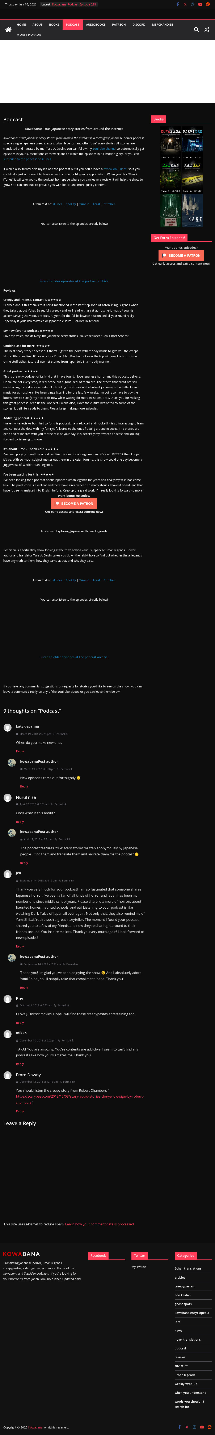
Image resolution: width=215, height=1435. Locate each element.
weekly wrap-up (186, 1384)
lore (177, 1322)
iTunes (57, 204)
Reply (20, 751)
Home (21, 24)
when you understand (190, 1393)
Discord (138, 24)
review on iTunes (115, 169)
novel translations (188, 1339)
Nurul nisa (26, 797)
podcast (180, 1348)
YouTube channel (104, 149)
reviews (180, 1357)
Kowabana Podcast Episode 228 (74, 4)
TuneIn (84, 204)
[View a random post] (207, 30)
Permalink (62, 734)
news (178, 1331)
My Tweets (139, 1267)
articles (180, 1277)
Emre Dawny (28, 1075)
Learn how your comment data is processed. (99, 1224)
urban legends (185, 1375)
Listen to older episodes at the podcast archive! (74, 281)
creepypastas (184, 1286)
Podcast (72, 24)
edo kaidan (183, 1295)
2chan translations (188, 1268)
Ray (19, 998)
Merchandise (162, 24)
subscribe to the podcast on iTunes (27, 159)
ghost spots (183, 1304)
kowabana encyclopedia (192, 1313)
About (37, 24)
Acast (96, 204)
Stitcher (109, 204)
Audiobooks (95, 24)
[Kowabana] (8, 30)
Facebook (98, 1255)
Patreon (119, 24)
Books (54, 24)
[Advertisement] (107, 71)
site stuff (181, 1366)
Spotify (71, 204)
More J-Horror (29, 35)
